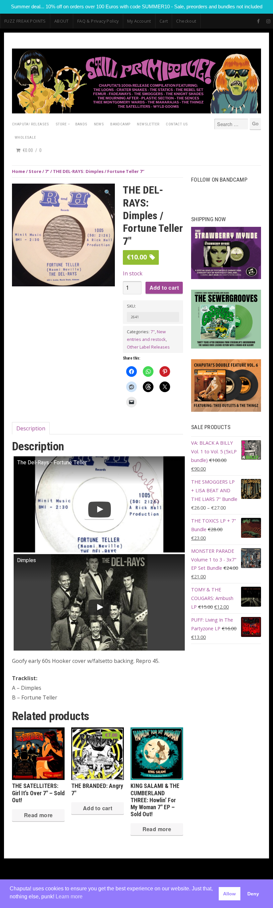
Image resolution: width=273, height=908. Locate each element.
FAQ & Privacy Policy (98, 21)
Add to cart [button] (97, 808)
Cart (163, 21)
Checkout (186, 21)
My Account (139, 21)
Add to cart (164, 287)
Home (18, 171)
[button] (107, 192)
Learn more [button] (69, 896)
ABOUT (61, 21)
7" (47, 171)
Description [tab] (30, 428)
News (99, 124)
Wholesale (25, 137)
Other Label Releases (148, 347)
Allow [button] (229, 893)
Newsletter (148, 124)
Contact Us (177, 124)
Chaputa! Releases (30, 124)
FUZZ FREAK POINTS (25, 21)
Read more (38, 815)
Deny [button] (253, 893)
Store (61, 124)
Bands (81, 124)
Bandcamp (120, 124)
